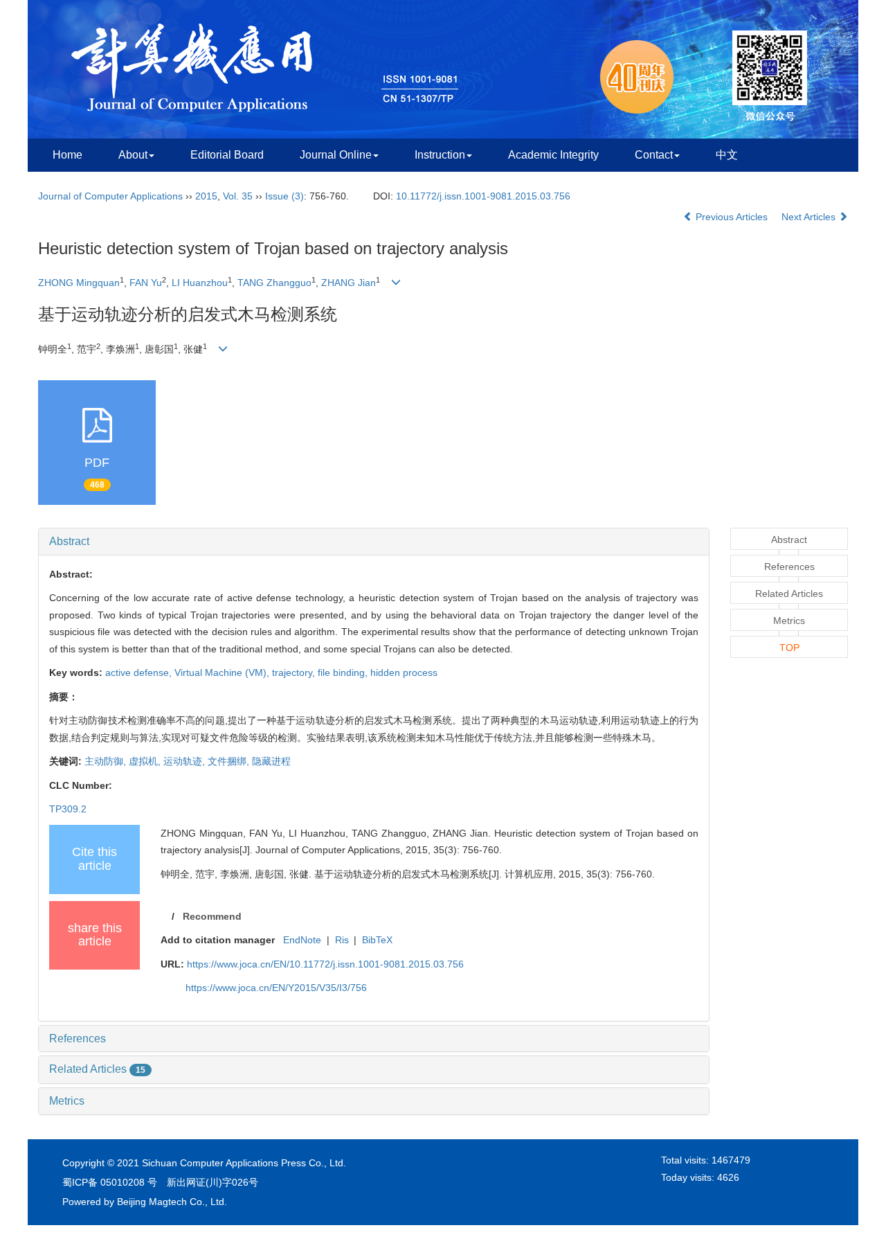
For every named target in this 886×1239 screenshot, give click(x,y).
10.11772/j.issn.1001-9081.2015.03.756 (483, 196)
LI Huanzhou (200, 282)
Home (67, 155)
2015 (206, 196)
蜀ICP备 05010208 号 (109, 1182)
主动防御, (106, 761)
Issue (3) (284, 196)
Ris (342, 939)
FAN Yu (145, 282)
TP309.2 (68, 808)
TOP (789, 647)
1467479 (731, 1160)
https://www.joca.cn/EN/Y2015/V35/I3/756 (276, 987)
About (132, 155)
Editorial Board (227, 155)
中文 (727, 155)
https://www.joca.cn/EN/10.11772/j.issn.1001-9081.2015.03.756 (325, 964)
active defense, (139, 672)
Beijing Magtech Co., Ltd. (172, 1201)
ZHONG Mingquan (79, 282)
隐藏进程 (271, 761)
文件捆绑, (230, 761)
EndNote (302, 939)
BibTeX (377, 939)
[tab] (374, 541)
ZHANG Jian (348, 282)
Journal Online (336, 155)
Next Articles (809, 216)
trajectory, (295, 672)
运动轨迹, (185, 761)
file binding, (344, 672)
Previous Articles (731, 216)
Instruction (440, 155)
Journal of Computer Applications (110, 196)
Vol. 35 (238, 196)
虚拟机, (146, 761)
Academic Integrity (553, 155)
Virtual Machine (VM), (223, 672)
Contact (654, 155)
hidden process (403, 672)
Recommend (212, 916)
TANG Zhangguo (274, 282)
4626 (728, 1177)
